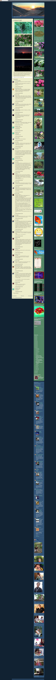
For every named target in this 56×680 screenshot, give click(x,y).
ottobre (37, 350)
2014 (36, 343)
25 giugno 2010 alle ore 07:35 (19, 112)
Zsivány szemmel (38, 518)
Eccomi (37, 386)
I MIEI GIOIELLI (38, 361)
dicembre (37, 348)
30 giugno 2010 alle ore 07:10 (19, 286)
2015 (36, 342)
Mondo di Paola (38, 393)
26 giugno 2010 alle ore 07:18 (19, 140)
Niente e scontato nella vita (39, 454)
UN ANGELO (40, 394)
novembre (37, 349)
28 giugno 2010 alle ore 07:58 (19, 213)
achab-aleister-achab (38, 489)
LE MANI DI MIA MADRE (41, 417)
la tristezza (37, 410)
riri (15, 272)
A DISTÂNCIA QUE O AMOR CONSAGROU (41, 403)
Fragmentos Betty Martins (39, 461)
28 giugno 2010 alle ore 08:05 (19, 218)
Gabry (16, 94)
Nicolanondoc (17, 121)
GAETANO (37, 469)
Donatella (16, 126)
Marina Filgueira (17, 265)
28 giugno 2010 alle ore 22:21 (19, 246)
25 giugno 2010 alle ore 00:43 (19, 86)
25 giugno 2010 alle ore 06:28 (19, 101)
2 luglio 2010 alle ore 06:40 (18, 291)
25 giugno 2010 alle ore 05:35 (19, 93)
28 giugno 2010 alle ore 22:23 (19, 252)
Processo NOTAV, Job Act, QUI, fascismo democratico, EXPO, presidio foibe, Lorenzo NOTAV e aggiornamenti (39, 447)
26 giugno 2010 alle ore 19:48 (19, 160)
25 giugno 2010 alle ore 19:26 (19, 119)
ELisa (16, 193)
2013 (36, 344)
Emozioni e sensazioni (39, 495)
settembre (37, 351)
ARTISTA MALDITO (38, 527)
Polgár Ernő (37, 536)
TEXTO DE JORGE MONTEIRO (40, 510)
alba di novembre (40, 432)
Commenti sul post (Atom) (18, 297)
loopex (37, 425)
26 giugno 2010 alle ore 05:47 (19, 130)
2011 (36, 346)
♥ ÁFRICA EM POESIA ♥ (39, 472)
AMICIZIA (37, 364)
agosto (37, 352)
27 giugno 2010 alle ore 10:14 (19, 180)
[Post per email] (23, 77)
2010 (36, 347)
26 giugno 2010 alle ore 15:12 (19, 156)
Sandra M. (16, 80)
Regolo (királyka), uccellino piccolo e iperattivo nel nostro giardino (41, 388)
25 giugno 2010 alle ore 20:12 (19, 124)
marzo (37, 367)
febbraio (37, 368)
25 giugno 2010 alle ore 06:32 (19, 107)
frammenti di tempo (38, 431)
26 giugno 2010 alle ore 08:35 (19, 146)
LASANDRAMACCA (38, 416)
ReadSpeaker (39, 383)
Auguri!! (40, 481)
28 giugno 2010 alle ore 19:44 (19, 229)
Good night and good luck (41, 438)
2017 (36, 340)
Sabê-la (40, 501)
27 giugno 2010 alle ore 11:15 (19, 185)
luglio (36, 353)
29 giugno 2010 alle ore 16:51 (19, 280)
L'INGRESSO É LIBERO (18, 20)
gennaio (37, 369)
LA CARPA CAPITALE (38, 355)
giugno (37, 354)
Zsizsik (40, 519)
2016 (36, 341)
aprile (36, 366)
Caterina (16, 172)
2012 (36, 345)
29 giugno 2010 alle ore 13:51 (19, 270)
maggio (37, 365)
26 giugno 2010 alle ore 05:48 (19, 136)
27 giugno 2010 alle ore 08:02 (19, 171)
